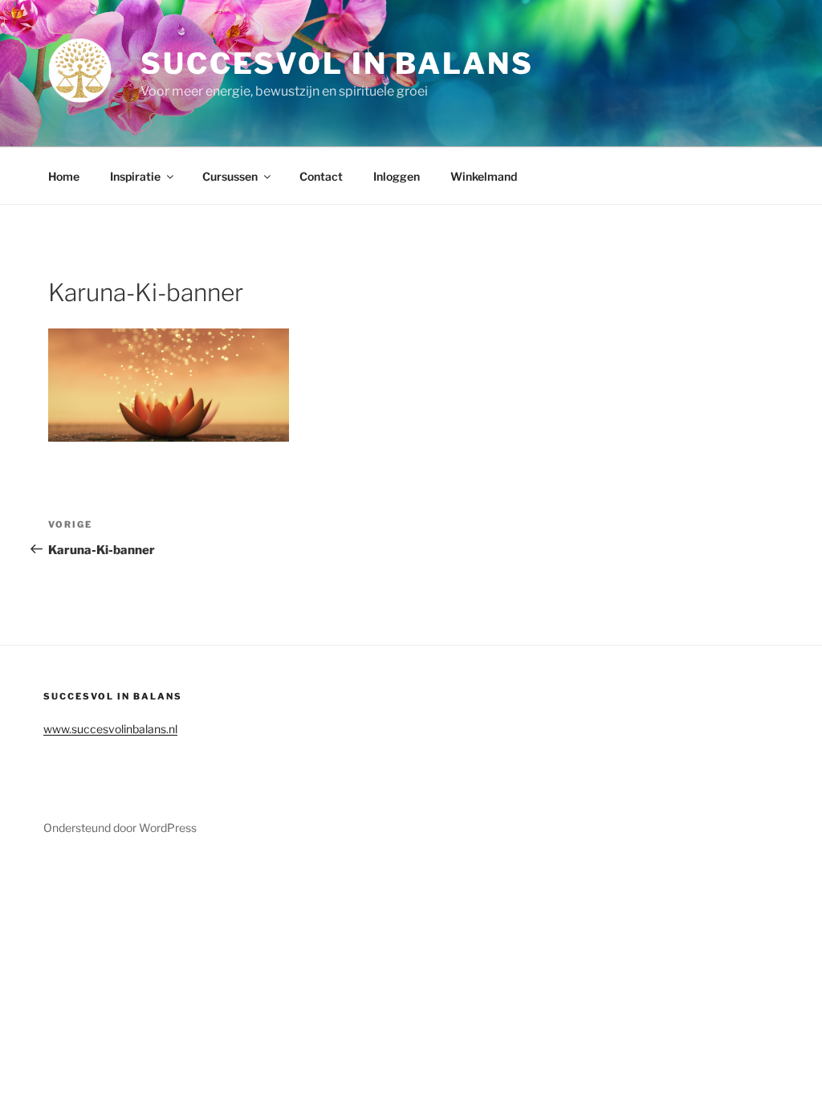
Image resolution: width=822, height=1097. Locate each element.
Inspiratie (135, 176)
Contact (321, 176)
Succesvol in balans (337, 63)
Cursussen (230, 176)
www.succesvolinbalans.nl (110, 729)
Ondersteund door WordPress (120, 827)
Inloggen (396, 176)
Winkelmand (483, 176)
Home (63, 176)
